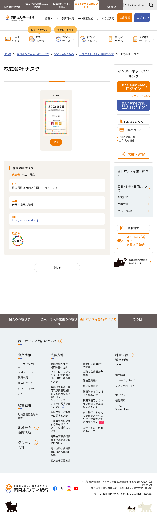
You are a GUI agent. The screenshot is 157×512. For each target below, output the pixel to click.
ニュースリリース (125, 380)
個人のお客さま (12, 7)
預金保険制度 (90, 386)
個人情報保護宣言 (60, 460)
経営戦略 (123, 197)
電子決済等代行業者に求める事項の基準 (60, 452)
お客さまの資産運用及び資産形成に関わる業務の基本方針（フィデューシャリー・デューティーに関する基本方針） (60, 397)
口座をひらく (16, 39)
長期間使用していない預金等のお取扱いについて (93, 403)
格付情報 (120, 400)
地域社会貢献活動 (24, 430)
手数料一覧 (67, 18)
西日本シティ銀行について (86, 5)
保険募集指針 (90, 380)
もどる (57, 267)
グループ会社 (126, 211)
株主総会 (120, 375)
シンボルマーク (26, 388)
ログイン (133, 87)
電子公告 (120, 394)
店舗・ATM (51, 18)
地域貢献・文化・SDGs (61, 5)
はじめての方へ (133, 121)
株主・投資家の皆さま (121, 360)
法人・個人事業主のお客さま (36, 5)
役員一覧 (23, 377)
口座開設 (124, 17)
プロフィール (25, 371)
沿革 (20, 394)
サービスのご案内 (141, 95)
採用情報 (111, 7)
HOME (7, 54)
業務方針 (123, 204)
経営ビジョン (25, 383)
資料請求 (133, 228)
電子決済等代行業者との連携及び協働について (60, 440)
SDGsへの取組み (64, 54)
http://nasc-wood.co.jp (25, 219)
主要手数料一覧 (127, 137)
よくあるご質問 (105, 18)
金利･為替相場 (126, 140)
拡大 (56, 142)
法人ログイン (133, 105)
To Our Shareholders (134, 5)
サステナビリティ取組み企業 (96, 54)
